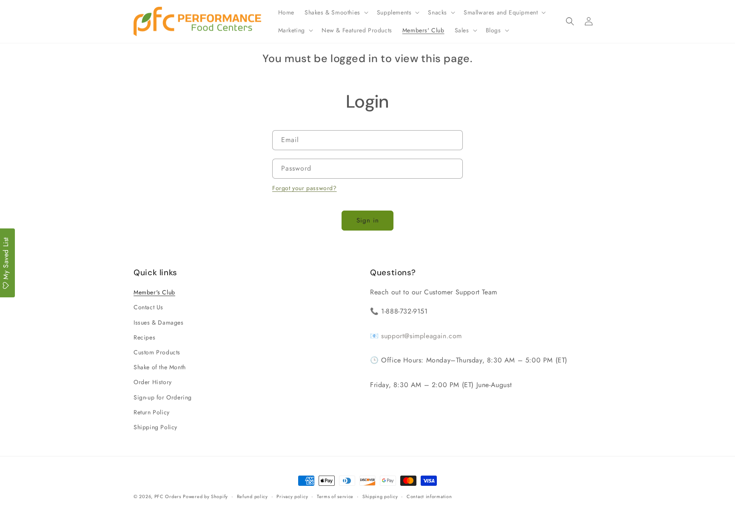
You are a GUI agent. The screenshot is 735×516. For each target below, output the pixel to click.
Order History (153, 382)
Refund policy (252, 496)
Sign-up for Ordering (163, 397)
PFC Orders (167, 496)
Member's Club (154, 292)
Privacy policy (292, 496)
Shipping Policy (155, 427)
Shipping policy (380, 496)
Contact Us (148, 307)
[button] (335, 12)
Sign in (367, 220)
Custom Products (157, 352)
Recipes (144, 337)
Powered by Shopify (205, 496)
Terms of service (335, 496)
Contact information (429, 496)
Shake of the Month (160, 367)
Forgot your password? (304, 188)
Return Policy (152, 412)
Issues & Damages (159, 322)
